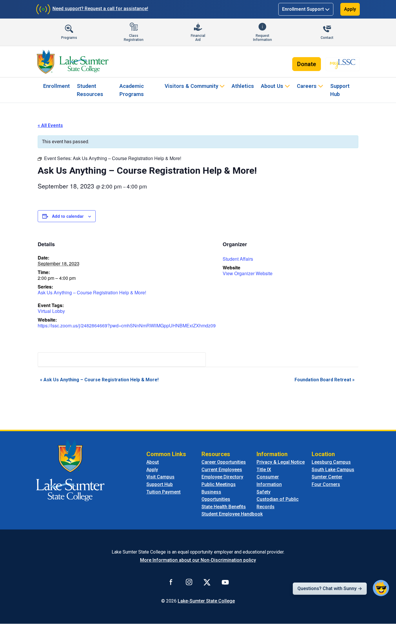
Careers (307, 86)
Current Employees (221, 469)
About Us (272, 86)
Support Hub (340, 90)
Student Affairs (238, 258)
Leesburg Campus (331, 462)
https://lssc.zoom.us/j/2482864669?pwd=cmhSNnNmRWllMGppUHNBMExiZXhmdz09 (127, 325)
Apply (350, 9)
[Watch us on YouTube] (225, 582)
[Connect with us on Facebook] (171, 582)
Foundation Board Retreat (325, 379)
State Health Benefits (223, 506)
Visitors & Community (191, 86)
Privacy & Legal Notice (281, 462)
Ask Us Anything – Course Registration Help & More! (92, 292)
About (152, 462)
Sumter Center (327, 477)
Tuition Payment (163, 492)
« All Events (50, 125)
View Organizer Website (248, 273)
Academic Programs (131, 90)
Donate (306, 64)
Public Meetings (218, 484)
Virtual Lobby (51, 311)
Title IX (264, 469)
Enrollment (56, 86)
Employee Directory (222, 477)
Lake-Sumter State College (206, 601)
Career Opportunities (223, 462)
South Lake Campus (333, 469)
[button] (381, 588)
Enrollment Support (303, 9)
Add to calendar (67, 216)
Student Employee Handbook (232, 514)
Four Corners (326, 484)
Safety (263, 492)
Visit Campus (160, 477)
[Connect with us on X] (207, 582)
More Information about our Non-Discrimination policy (198, 560)
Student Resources (90, 90)
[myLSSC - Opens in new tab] (343, 64)
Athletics (243, 86)
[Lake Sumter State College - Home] (70, 470)
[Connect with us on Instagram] (189, 582)
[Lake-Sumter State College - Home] (72, 62)
